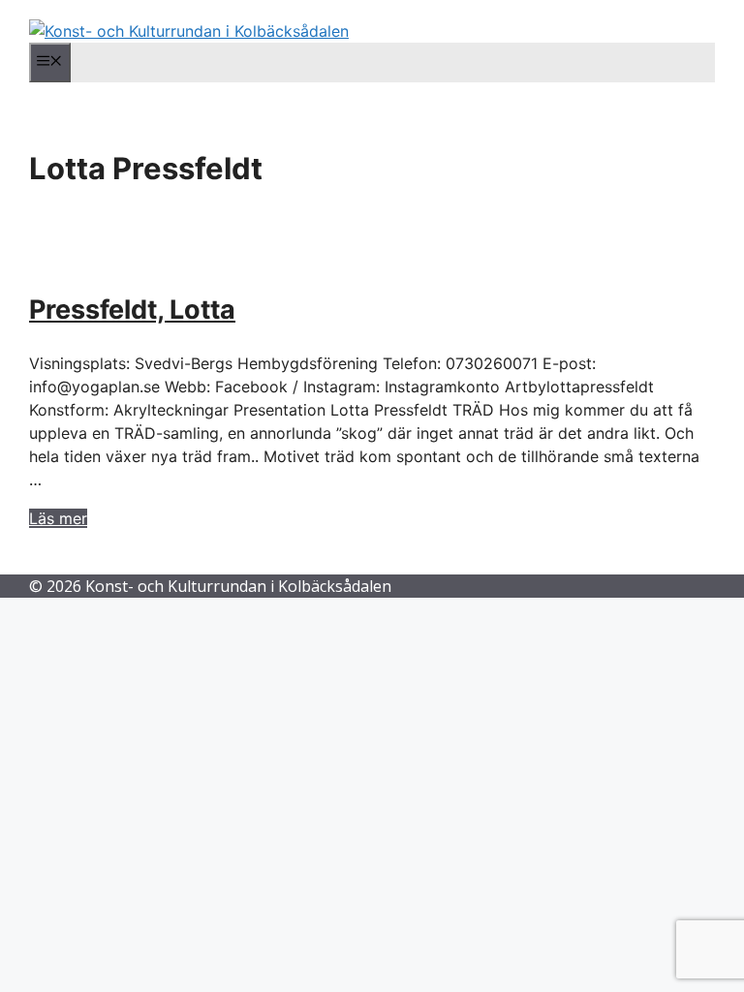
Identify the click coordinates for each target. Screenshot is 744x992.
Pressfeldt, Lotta (132, 310)
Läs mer (58, 518)
